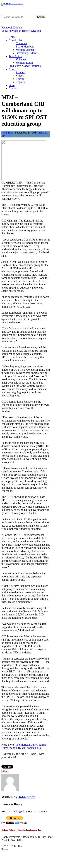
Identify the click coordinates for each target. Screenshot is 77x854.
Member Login (24, 62)
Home (12, 36)
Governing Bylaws (26, 52)
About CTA (15, 40)
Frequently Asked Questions (25, 65)
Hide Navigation (31, 30)
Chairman (21, 43)
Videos (20, 75)
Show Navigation (11, 30)
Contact (13, 88)
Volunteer (21, 59)
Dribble (17, 27)
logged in (21, 811)
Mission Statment (25, 49)
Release (20, 78)
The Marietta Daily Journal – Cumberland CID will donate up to (24, 746)
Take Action (15, 56)
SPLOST (6, 135)
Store (12, 85)
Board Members (25, 46)
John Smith (7, 132)
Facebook (7, 27)
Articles (20, 72)
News (12, 69)
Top (74, 851)
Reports (20, 82)
